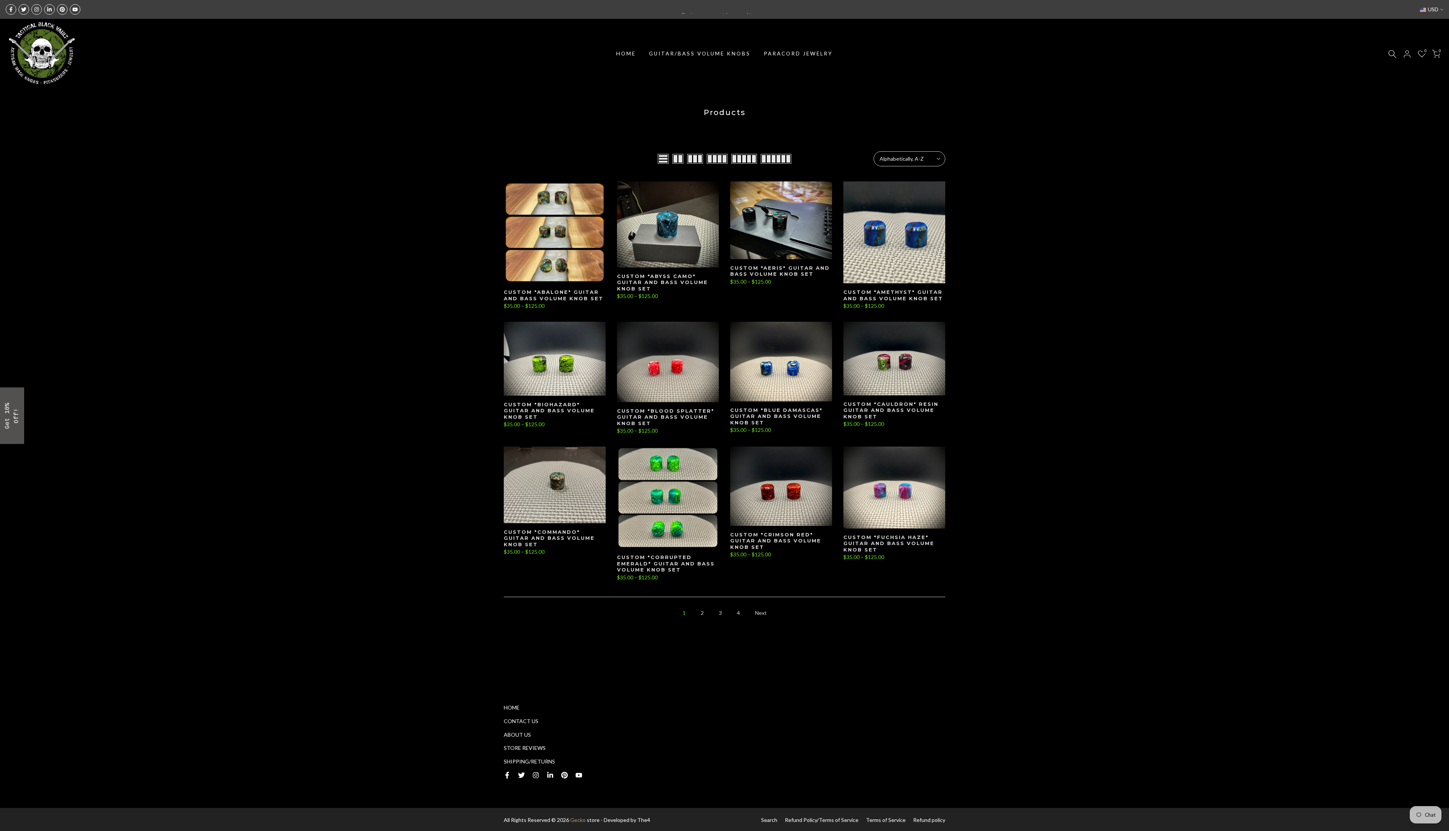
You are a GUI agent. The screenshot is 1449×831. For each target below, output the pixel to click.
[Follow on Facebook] (11, 9)
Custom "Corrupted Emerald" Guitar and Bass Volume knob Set (666, 563)
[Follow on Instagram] (36, 9)
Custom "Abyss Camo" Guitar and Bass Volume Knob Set (662, 282)
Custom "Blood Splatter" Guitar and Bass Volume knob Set (665, 417)
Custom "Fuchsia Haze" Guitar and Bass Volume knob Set (888, 543)
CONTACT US (521, 721)
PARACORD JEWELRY (798, 54)
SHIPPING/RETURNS (529, 761)
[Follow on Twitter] (23, 9)
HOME (626, 54)
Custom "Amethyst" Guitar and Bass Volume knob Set (893, 295)
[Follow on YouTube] (75, 9)
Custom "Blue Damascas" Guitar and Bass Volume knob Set (776, 416)
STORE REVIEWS (525, 748)
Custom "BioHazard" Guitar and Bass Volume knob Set (549, 410)
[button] (12, 415)
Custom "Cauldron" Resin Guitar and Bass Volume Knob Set (890, 410)
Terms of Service (886, 820)
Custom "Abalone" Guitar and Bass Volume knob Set (553, 295)
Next (761, 613)
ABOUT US (517, 734)
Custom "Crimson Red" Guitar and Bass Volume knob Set (775, 540)
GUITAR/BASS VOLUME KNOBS (700, 54)
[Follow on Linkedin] (49, 9)
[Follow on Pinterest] (62, 9)
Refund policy (929, 820)
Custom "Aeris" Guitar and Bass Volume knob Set (780, 271)
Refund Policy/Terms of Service (821, 820)
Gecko (578, 820)
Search (769, 820)
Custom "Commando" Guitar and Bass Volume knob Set (549, 538)
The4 (643, 820)
